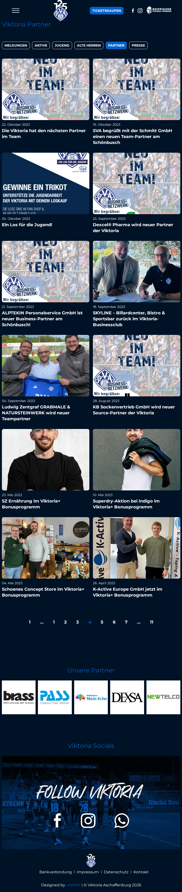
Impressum (88, 872)
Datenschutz (116, 872)
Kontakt (141, 872)
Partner (116, 45)
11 (151, 622)
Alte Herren (89, 45)
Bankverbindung (55, 872)
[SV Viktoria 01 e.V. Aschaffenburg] (60, 10)
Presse (138, 45)
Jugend (62, 45)
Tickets (106, 11)
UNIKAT (73, 885)
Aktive (41, 45)
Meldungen (16, 45)
